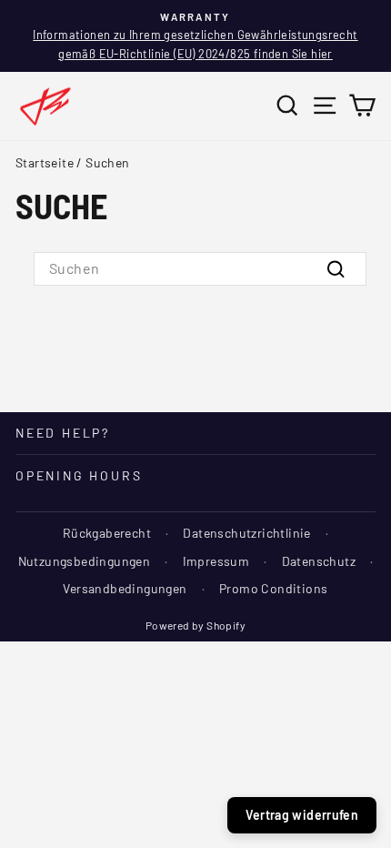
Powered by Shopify (195, 625)
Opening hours (78, 475)
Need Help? (62, 432)
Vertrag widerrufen (302, 815)
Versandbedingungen (124, 588)
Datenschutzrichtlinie (246, 532)
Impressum (216, 561)
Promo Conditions (273, 588)
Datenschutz (319, 561)
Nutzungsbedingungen (84, 561)
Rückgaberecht (107, 532)
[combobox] (200, 268)
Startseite (44, 162)
